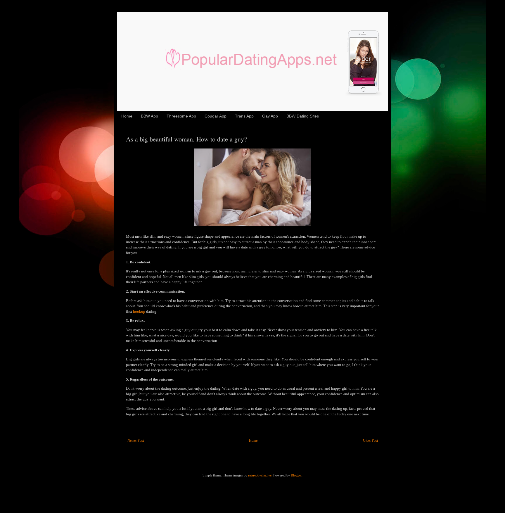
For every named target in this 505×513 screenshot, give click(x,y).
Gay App (270, 116)
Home (126, 116)
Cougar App (215, 116)
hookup (139, 311)
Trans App (244, 116)
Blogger (296, 475)
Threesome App (181, 116)
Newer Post (135, 440)
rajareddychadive (259, 475)
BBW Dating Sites (302, 116)
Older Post (370, 440)
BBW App (149, 116)
